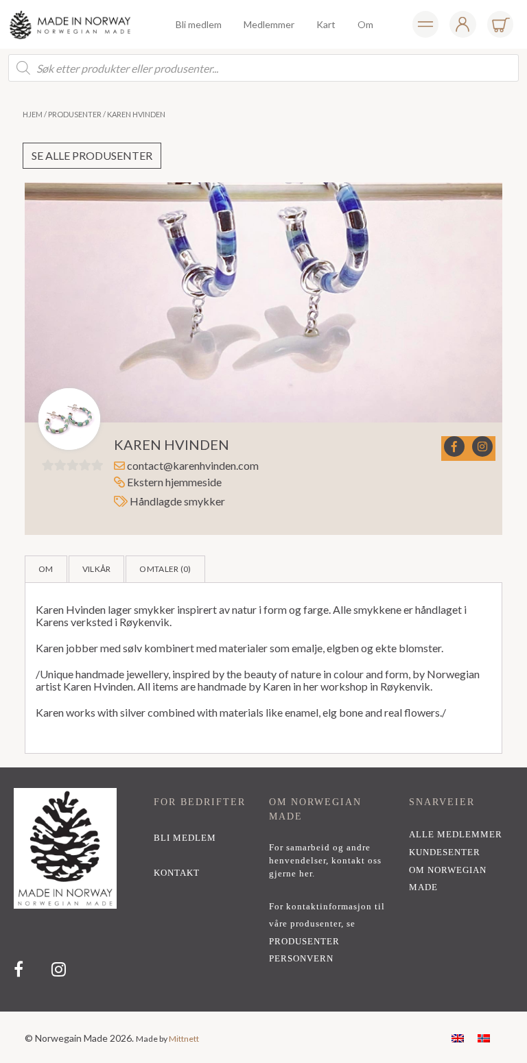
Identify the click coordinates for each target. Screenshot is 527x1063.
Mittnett (184, 1039)
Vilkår (96, 569)
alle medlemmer (455, 834)
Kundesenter (444, 852)
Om (46, 569)
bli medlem (185, 838)
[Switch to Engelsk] (458, 1037)
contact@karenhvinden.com (193, 465)
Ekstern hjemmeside (173, 481)
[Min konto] (425, 24)
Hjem (33, 114)
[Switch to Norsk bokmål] (484, 1037)
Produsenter (75, 114)
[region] (263, 889)
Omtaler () (165, 569)
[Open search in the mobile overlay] (263, 68)
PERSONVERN (301, 959)
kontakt (177, 873)
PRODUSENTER (304, 941)
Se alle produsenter (92, 155)
